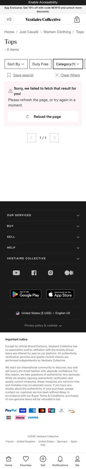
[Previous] (31, 137)
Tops (80, 31)
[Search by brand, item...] (9, 19)
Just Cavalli (28, 31)
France (10, 441)
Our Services (19, 215)
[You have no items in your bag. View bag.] (77, 19)
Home (9, 31)
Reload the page (47, 116)
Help (11, 248)
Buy (10, 226)
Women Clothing (57, 31)
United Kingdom (26, 441)
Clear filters (70, 75)
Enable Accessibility (43, 2)
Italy (43, 444)
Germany (62, 441)
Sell (11, 237)
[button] (77, 19)
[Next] (54, 137)
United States (46, 441)
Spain (74, 441)
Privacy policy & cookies (41, 325)
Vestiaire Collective (26, 258)
